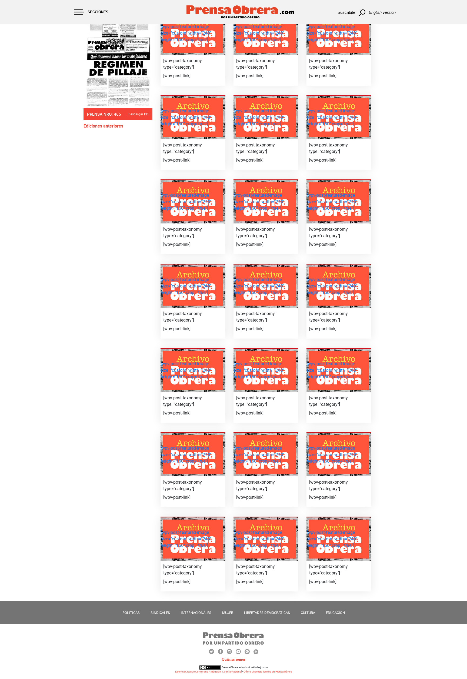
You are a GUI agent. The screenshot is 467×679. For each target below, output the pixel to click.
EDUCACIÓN (335, 613)
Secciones (98, 12)
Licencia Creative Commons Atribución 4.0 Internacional (208, 671)
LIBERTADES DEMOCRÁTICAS (267, 613)
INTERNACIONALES (196, 613)
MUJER (227, 613)
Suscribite (346, 12)
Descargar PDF (139, 114)
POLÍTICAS (131, 613)
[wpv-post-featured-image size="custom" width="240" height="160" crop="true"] (186, 33)
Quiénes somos (233, 659)
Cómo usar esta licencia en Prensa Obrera (267, 671)
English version (382, 12)
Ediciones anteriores (103, 126)
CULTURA (308, 613)
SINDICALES (160, 613)
